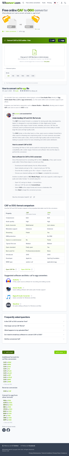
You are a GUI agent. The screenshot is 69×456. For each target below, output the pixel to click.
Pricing (30, 453)
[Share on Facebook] (8, 430)
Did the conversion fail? (12, 339)
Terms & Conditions (47, 453)
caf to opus (59, 352)
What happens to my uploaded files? (16, 330)
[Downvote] (34, 197)
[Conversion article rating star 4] (26, 91)
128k (18, 75)
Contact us (64, 453)
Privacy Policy (56, 453)
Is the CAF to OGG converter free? (16, 321)
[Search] (23, 2)
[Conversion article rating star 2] (23, 91)
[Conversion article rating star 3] (24, 91)
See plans (46, 61)
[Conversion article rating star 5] (28, 91)
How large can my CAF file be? (14, 326)
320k (33, 75)
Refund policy (37, 453)
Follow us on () (11, 445)
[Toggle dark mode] (65, 2)
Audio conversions (11, 31)
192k (23, 75)
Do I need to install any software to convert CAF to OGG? (23, 334)
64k (13, 75)
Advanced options (11, 68)
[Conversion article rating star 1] (21, 91)
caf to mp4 (9, 352)
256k (28, 75)
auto (8, 75)
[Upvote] (31, 197)
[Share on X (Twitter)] (4, 430)
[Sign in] (61, 2)
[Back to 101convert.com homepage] (3, 31)
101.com (11, 2)
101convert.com (6, 449)
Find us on (28, 445)
